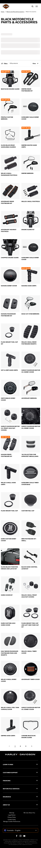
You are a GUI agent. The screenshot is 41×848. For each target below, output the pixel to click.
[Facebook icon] (17, 836)
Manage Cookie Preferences (11, 821)
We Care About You (29, 812)
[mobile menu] (36, 6)
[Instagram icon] (20, 836)
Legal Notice (11, 815)
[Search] (32, 6)
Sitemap (11, 812)
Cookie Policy (12, 819)
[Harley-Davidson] (20, 754)
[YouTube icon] (24, 836)
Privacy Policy (12, 817)
